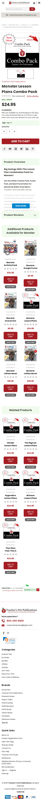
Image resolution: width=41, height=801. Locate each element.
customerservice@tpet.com (19, 625)
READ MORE (20, 206)
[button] (10, 640)
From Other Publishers (10, 677)
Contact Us (6, 748)
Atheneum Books (8, 719)
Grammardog (7, 703)
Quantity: (6, 127)
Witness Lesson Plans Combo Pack (30, 498)
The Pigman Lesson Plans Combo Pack (30, 446)
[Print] (16, 149)
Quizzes (5, 667)
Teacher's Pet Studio (10, 755)
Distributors (6, 758)
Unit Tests (6, 670)
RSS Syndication (8, 767)
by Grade (5, 657)
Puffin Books (6, 709)
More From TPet (8, 674)
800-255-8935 (15, 620)
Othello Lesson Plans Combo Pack (10, 446)
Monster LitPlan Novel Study (10, 374)
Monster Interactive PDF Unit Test (10, 321)
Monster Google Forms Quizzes (30, 268)
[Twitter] (21, 149)
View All (5, 722)
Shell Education (8, 706)
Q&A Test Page (8, 742)
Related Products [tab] (20, 410)
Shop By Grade (7, 745)
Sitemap (5, 773)
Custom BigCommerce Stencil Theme (20, 789)
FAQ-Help (5, 751)
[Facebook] (4, 149)
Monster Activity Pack (10, 264)
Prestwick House (8, 696)
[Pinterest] (33, 149)
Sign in (4, 770)
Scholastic (6, 716)
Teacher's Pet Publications (12, 693)
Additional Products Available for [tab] (20, 231)
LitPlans (5, 664)
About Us (5, 735)
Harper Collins (7, 699)
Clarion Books (7, 713)
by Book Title (7, 654)
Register (13, 770)
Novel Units (6, 690)
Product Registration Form (12, 738)
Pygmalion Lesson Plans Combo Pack (10, 498)
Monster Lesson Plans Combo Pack (30, 321)
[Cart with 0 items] (38, 3)
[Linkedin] (27, 149)
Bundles (5, 661)
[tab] (20, 161)
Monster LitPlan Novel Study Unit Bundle (30, 375)
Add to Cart (10, 280)
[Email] (10, 149)
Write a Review (32, 96)
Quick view (10, 287)
